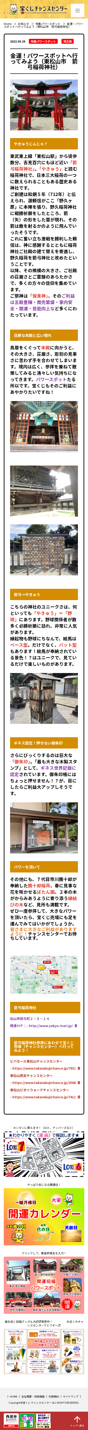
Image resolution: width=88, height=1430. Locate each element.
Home (7, 24)
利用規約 (54, 1396)
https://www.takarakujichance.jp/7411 (44, 1097)
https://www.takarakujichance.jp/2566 (44, 1082)
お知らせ (23, 24)
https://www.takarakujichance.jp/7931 (44, 1068)
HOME (13, 1396)
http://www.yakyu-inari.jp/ (51, 1025)
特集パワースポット (48, 24)
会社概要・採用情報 (33, 1396)
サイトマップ (70, 1396)
